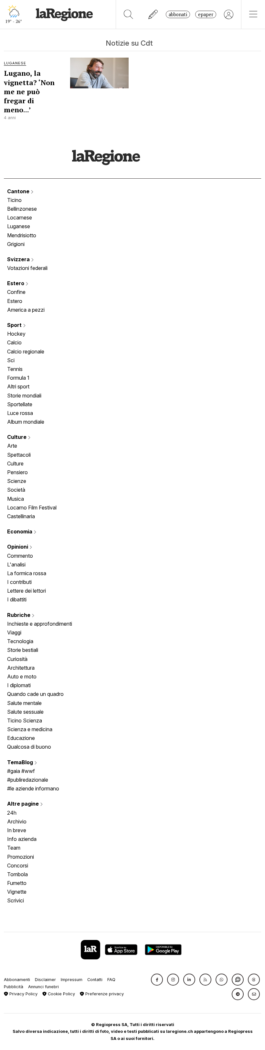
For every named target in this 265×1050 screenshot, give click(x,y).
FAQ (111, 979)
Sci (11, 360)
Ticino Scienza (24, 720)
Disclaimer (45, 979)
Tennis (15, 369)
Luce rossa (20, 413)
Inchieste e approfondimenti (39, 623)
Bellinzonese (22, 209)
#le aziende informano (33, 788)
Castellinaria (21, 516)
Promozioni (20, 857)
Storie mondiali (24, 395)
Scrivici (15, 900)
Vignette (16, 891)
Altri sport (18, 386)
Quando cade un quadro (35, 694)
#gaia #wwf (21, 771)
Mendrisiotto (21, 235)
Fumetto (16, 883)
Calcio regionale (25, 351)
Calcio (14, 342)
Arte (12, 445)
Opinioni (18, 546)
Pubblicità (13, 986)
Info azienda (22, 839)
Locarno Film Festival (32, 507)
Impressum (71, 979)
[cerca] (128, 14)
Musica (15, 499)
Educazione (21, 738)
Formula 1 (18, 377)
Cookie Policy (61, 993)
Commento (20, 556)
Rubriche (19, 615)
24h (11, 813)
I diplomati (19, 685)
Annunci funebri (43, 986)
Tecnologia (20, 641)
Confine (16, 292)
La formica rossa (26, 573)
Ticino (14, 200)
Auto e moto (22, 676)
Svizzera (19, 259)
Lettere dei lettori (26, 590)
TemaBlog (20, 762)
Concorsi (17, 865)
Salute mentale (24, 703)
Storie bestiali (22, 650)
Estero (16, 283)
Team (13, 847)
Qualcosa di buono (29, 746)
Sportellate (19, 404)
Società (16, 489)
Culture (17, 437)
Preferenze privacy (104, 993)
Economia (20, 531)
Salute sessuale (25, 712)
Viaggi (14, 632)
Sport (15, 325)
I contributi (19, 582)
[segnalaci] (153, 14)
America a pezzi (26, 310)
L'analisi (16, 564)
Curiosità (17, 659)
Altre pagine (23, 803)
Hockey (16, 333)
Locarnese (19, 217)
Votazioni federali (27, 268)
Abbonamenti (17, 979)
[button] (157, 980)
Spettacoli (19, 455)
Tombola (17, 874)
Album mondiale (25, 422)
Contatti (94, 979)
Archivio (16, 821)
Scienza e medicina (29, 729)
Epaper (205, 14)
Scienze (16, 481)
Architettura (21, 668)
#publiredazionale (27, 779)
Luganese (18, 226)
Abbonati (178, 14)
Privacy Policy (22, 993)
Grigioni (16, 244)
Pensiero (17, 472)
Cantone (19, 191)
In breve (16, 830)
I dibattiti (16, 599)
